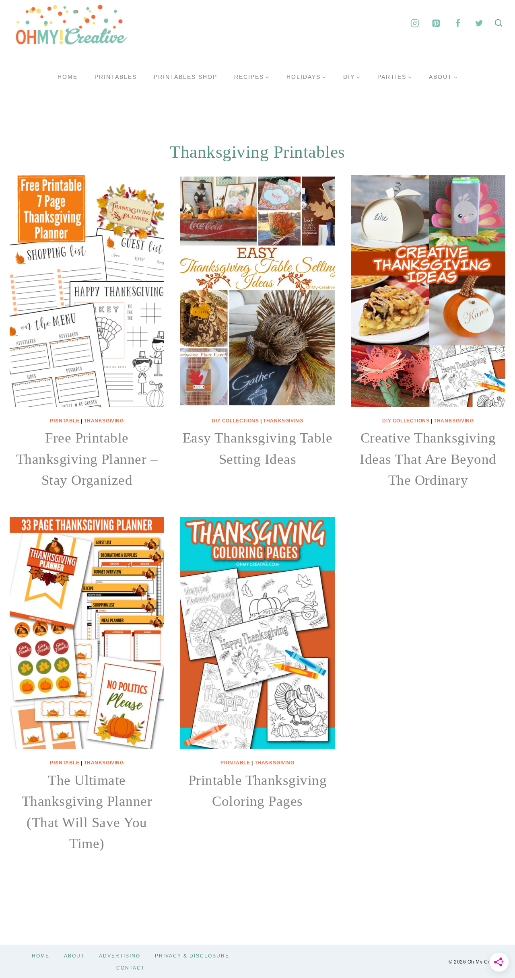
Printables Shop (185, 77)
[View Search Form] (498, 23)
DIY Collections (235, 421)
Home (68, 77)
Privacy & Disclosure (192, 956)
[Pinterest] (436, 23)
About (74, 956)
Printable (64, 421)
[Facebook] (457, 23)
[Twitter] (479, 23)
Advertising (119, 956)
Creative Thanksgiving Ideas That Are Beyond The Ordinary (428, 459)
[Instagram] (414, 23)
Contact (130, 968)
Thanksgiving (104, 421)
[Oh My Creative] (70, 23)
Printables (116, 77)
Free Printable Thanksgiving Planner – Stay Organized (87, 459)
